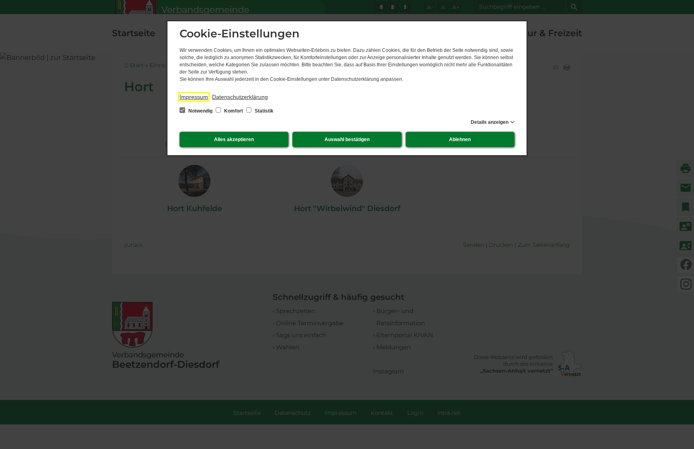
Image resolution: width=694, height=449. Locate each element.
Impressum (194, 97)
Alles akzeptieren (234, 139)
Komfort (233, 111)
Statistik (263, 111)
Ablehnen (460, 139)
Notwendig (200, 111)
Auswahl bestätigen (347, 139)
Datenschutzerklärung (240, 97)
